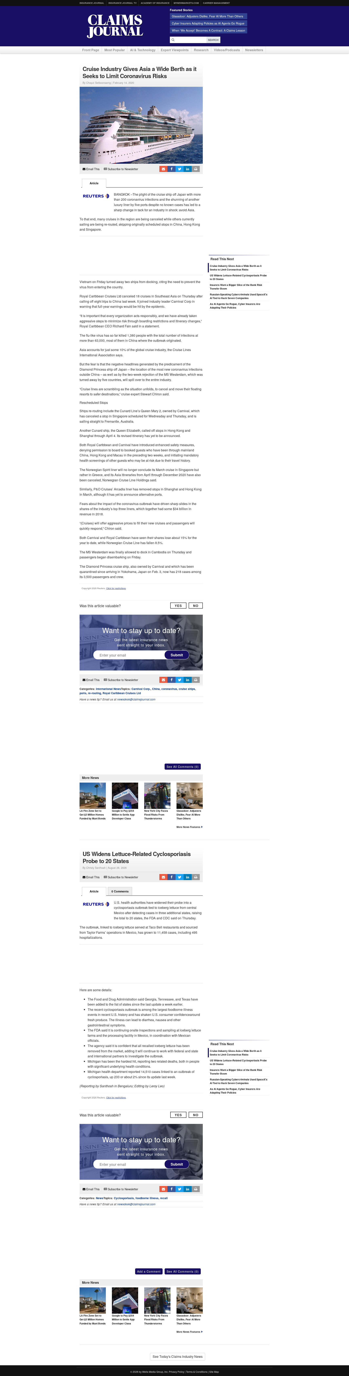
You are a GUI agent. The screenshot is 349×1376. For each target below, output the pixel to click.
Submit (177, 655)
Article (94, 183)
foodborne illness (147, 1198)
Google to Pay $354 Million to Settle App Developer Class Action (123, 816)
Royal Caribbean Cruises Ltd (122, 693)
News (99, 1198)
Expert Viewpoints (175, 50)
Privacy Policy (176, 1371)
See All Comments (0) (183, 767)
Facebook (171, 169)
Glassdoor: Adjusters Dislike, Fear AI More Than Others (207, 16)
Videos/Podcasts (227, 50)
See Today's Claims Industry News (178, 1356)
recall (164, 1198)
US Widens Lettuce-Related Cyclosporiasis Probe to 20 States (238, 1062)
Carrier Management (216, 2)
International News (108, 689)
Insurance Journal (92, 2)
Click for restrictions (116, 588)
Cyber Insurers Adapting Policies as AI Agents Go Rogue (208, 23)
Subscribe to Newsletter (122, 169)
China (156, 689)
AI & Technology (143, 50)
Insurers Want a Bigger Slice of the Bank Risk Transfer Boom (236, 1071)
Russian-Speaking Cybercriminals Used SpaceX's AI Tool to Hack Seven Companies (238, 296)
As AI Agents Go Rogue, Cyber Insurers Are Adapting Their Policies (235, 305)
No (195, 605)
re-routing (94, 693)
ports (83, 693)
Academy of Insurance (155, 2)
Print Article (196, 169)
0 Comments (120, 891)
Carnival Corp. (140, 689)
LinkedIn (188, 169)
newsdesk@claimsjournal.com (136, 699)
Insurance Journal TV (122, 2)
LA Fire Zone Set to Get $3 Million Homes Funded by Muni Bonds (93, 814)
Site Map (214, 1371)
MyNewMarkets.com (186, 2)
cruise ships (187, 689)
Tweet (180, 169)
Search (213, 39)
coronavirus (169, 689)
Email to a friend (163, 169)
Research (201, 50)
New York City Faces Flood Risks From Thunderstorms (156, 814)
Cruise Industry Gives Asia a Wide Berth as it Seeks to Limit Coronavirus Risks (236, 267)
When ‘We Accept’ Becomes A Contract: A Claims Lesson (208, 30)
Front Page (90, 50)
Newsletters (254, 50)
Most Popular (114, 50)
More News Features (188, 827)
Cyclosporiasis (124, 1198)
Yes (178, 605)
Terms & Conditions (196, 1371)
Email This (92, 169)
